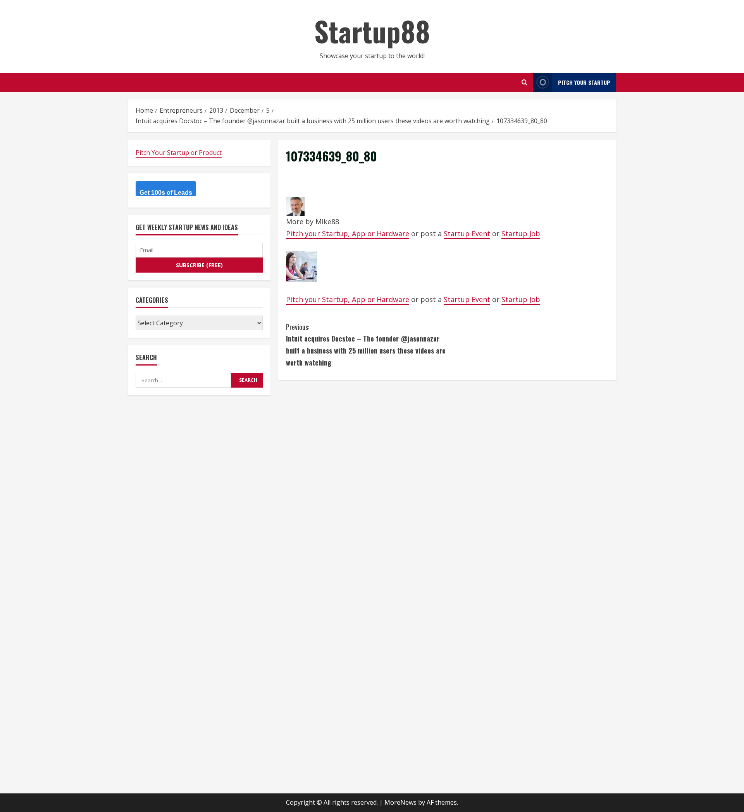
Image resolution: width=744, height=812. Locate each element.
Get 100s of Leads (166, 193)
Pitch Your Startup (584, 82)
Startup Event (467, 233)
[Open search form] (524, 82)
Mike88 (327, 221)
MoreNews (400, 802)
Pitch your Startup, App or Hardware (347, 233)
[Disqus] (447, 484)
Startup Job (520, 233)
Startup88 (372, 31)
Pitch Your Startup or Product (179, 152)
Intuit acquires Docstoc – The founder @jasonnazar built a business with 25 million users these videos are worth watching (366, 344)
